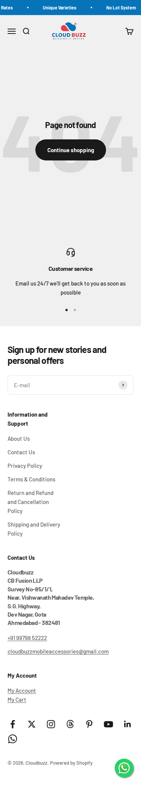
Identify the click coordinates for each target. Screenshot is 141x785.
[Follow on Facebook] (13, 724)
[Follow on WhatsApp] (13, 739)
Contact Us (21, 452)
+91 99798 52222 (27, 637)
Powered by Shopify (71, 763)
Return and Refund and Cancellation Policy (30, 501)
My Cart (17, 699)
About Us (19, 438)
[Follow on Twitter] (32, 724)
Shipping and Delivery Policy (34, 529)
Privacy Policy (25, 465)
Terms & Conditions (31, 479)
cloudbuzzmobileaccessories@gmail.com (58, 651)
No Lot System (119, 7)
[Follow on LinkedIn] (128, 724)
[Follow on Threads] (70, 724)
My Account (22, 690)
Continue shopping (70, 150)
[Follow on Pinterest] (89, 724)
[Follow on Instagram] (51, 724)
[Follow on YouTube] (108, 724)
